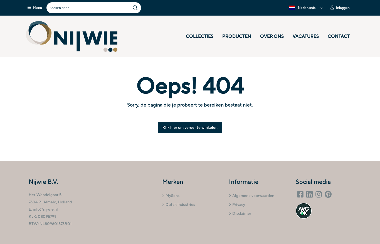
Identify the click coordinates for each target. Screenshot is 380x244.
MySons (172, 195)
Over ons (272, 36)
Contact (339, 36)
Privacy (238, 204)
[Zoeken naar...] (135, 7)
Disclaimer (241, 213)
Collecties (199, 36)
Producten (236, 36)
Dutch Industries (180, 204)
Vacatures (306, 36)
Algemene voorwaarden (253, 195)
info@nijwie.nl (45, 209)
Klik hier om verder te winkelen (190, 127)
